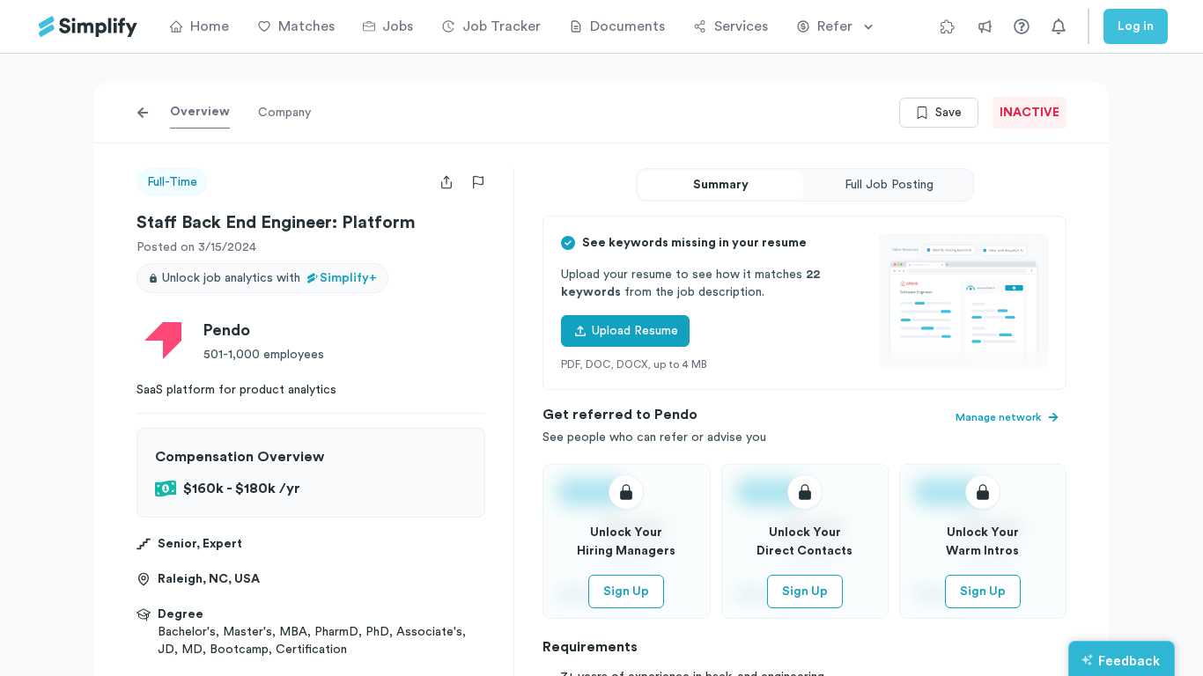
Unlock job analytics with (269, 278)
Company (284, 113)
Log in (1136, 26)
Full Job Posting (889, 185)
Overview (200, 112)
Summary (721, 185)
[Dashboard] (88, 27)
